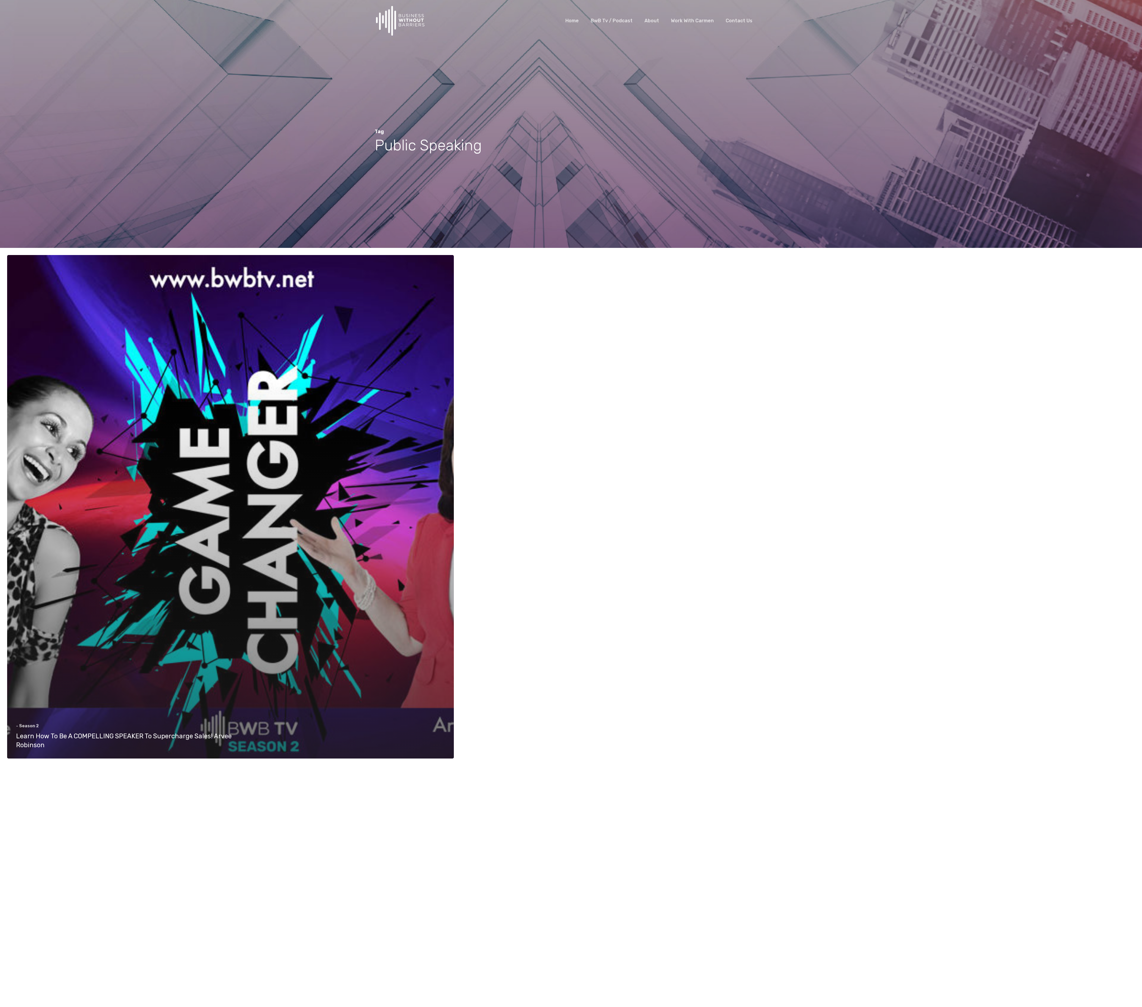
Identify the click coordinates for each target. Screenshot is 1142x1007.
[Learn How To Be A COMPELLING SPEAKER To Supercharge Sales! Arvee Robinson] (230, 507)
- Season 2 (27, 725)
